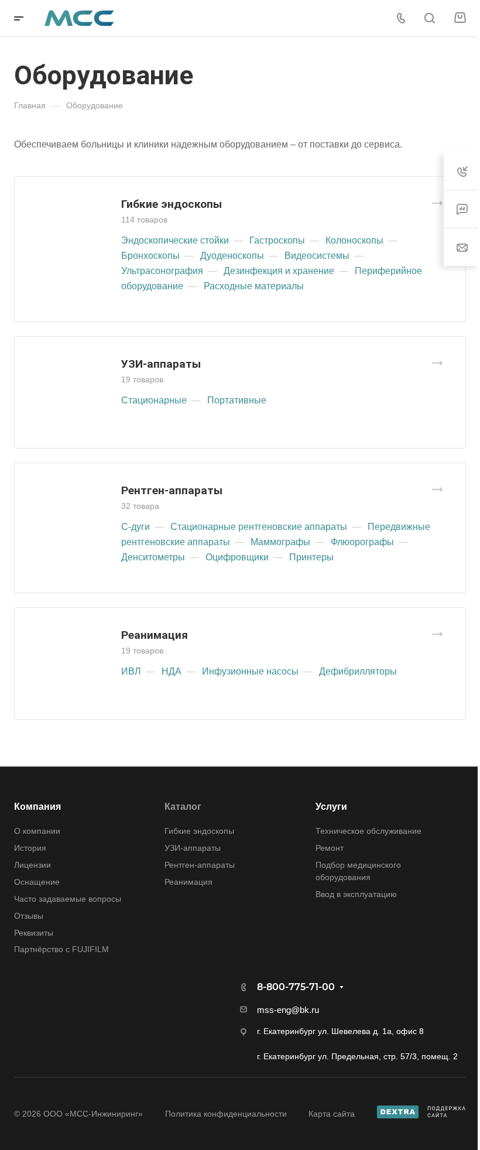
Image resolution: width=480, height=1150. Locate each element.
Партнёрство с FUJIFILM (61, 949)
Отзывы (28, 915)
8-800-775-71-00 (296, 986)
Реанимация (154, 635)
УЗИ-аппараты (161, 364)
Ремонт (330, 848)
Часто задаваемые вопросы (67, 898)
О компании (37, 831)
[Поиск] (429, 18)
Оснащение (37, 882)
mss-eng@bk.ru (288, 1010)
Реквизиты (33, 932)
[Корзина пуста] (460, 18)
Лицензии (32, 865)
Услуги (331, 807)
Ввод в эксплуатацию (356, 894)
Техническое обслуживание (368, 831)
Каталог (182, 807)
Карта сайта (331, 1113)
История (30, 848)
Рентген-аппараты (171, 490)
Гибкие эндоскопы (171, 204)
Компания (37, 807)
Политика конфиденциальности (226, 1113)
